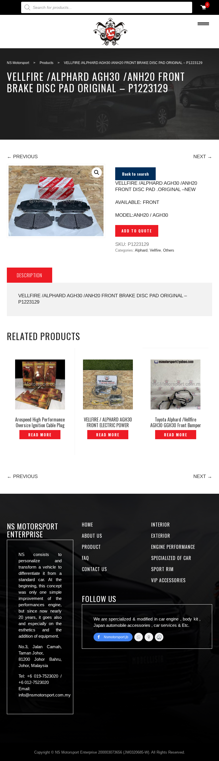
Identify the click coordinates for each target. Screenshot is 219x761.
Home (87, 524)
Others (168, 250)
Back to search (135, 174)
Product (91, 547)
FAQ (85, 558)
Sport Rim (162, 569)
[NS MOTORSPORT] (159, 637)
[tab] (29, 275)
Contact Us (94, 569)
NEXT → (202, 156)
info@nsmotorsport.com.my (45, 694)
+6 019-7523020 (42, 676)
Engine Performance (173, 547)
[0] (203, 8)
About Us (92, 535)
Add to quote (136, 231)
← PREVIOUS (22, 156)
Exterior (160, 535)
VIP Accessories (168, 580)
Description (29, 275)
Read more (40, 434)
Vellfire (155, 250)
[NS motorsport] (149, 637)
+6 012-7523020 (34, 682)
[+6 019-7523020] (138, 637)
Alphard (141, 250)
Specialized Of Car (171, 558)
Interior (160, 524)
